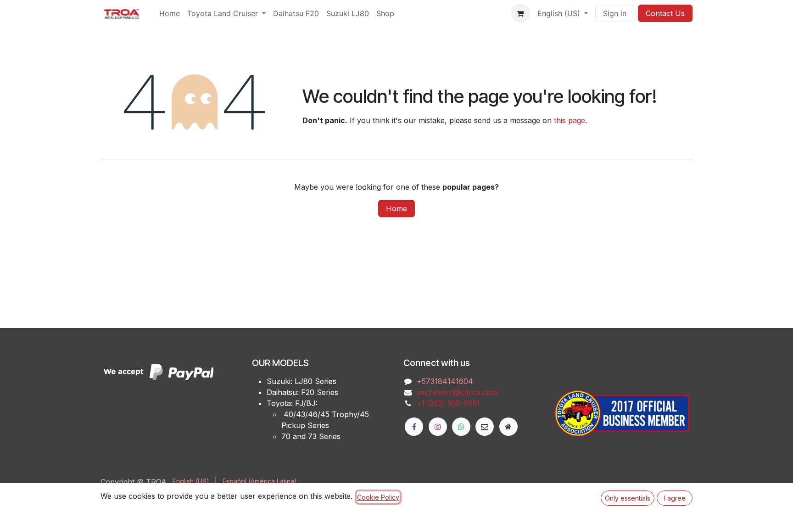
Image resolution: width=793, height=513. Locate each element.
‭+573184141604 (445, 381)
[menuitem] (170, 13)
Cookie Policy (378, 497)
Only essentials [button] (627, 498)
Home (396, 208)
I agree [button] (675, 498)
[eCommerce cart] (520, 13)
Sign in (614, 13)
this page (569, 120)
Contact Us (665, 13)
